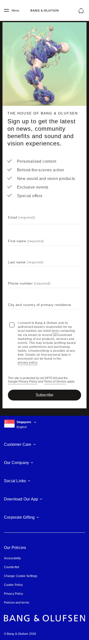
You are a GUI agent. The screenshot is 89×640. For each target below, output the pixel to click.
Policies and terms (16, 602)
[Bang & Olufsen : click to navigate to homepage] (44, 10)
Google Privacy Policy (22, 381)
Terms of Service (55, 381)
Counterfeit (11, 567)
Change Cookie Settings (20, 576)
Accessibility (12, 558)
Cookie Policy (13, 585)
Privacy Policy (13, 593)
